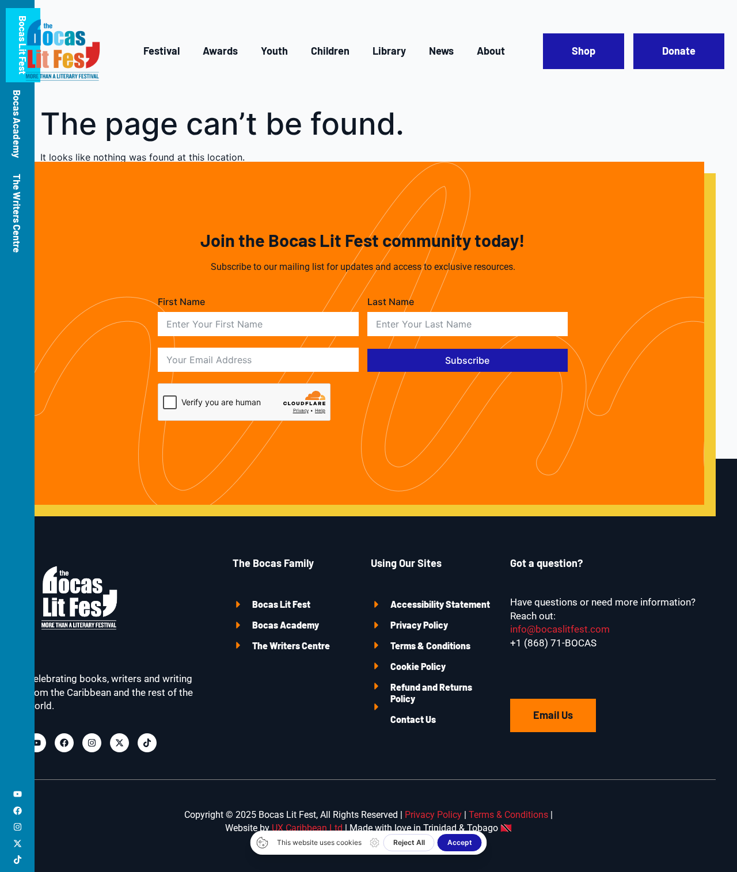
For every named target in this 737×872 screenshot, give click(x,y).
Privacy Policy (419, 624)
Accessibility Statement (440, 604)
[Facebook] (17, 810)
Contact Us (413, 719)
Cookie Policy (418, 666)
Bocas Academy (17, 124)
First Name (181, 301)
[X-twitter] (17, 843)
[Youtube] (17, 794)
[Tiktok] (17, 859)
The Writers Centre (17, 213)
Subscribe (467, 360)
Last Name (390, 301)
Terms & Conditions (430, 645)
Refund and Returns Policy (431, 692)
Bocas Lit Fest (281, 604)
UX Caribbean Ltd (307, 828)
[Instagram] (17, 827)
